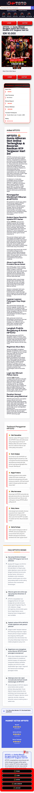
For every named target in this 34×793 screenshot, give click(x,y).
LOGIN (9, 23)
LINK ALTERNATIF (18, 783)
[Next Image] (31, 51)
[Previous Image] (3, 51)
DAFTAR (25, 23)
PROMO (18, 770)
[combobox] (15, 7)
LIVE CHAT (18, 788)
